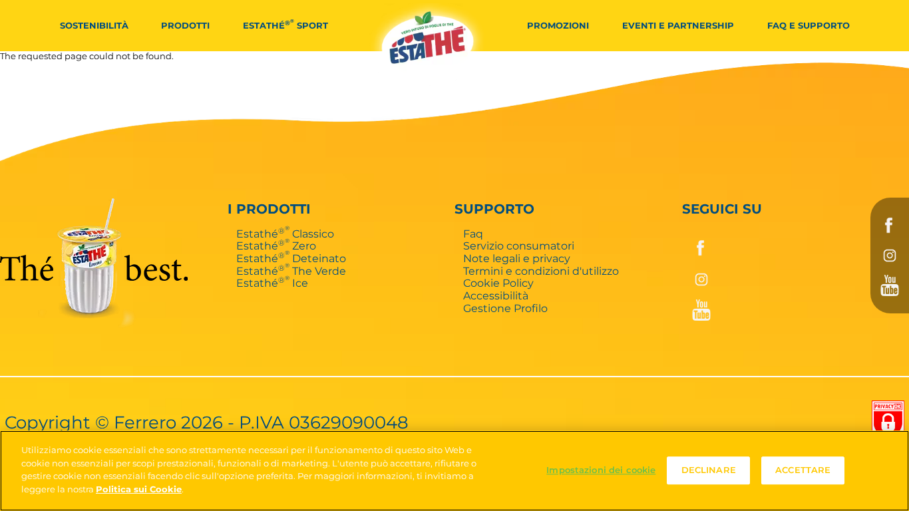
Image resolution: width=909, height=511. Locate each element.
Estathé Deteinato (291, 258)
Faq (473, 233)
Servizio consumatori (518, 245)
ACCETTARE (802, 470)
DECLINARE (708, 470)
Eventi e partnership (678, 25)
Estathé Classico (285, 233)
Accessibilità (495, 295)
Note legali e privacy (516, 258)
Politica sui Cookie (139, 488)
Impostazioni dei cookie (600, 470)
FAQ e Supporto (808, 25)
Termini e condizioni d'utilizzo (541, 270)
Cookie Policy (498, 282)
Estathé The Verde (291, 270)
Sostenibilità (94, 25)
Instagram (889, 255)
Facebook (889, 225)
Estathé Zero (276, 245)
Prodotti (185, 25)
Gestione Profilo (505, 308)
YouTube (889, 285)
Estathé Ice (272, 282)
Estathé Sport (285, 24)
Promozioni (558, 25)
